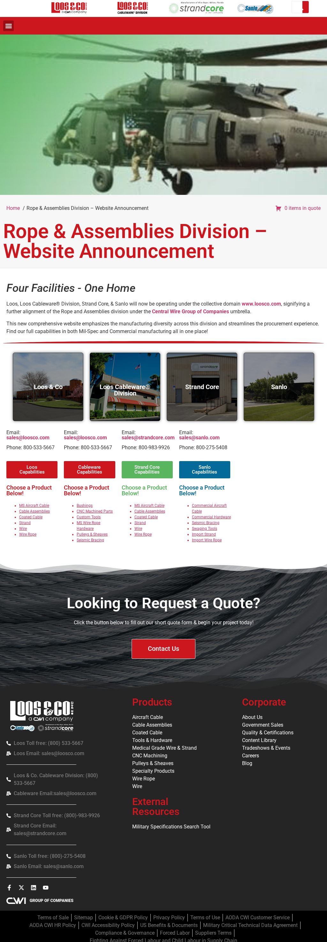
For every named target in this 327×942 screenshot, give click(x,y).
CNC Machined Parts (95, 511)
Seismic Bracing (90, 540)
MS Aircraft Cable (34, 505)
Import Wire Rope (207, 540)
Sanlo (279, 387)
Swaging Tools (204, 528)
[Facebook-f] (9, 887)
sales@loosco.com (27, 438)
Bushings (85, 505)
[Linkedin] (33, 887)
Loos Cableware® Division (125, 390)
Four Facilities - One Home (70, 288)
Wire (23, 528)
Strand (25, 523)
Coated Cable (30, 517)
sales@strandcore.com (148, 438)
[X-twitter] (21, 887)
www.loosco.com (261, 304)
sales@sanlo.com (199, 438)
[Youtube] (46, 887)
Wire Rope (27, 534)
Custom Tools (89, 517)
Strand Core (202, 387)
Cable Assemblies (34, 511)
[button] (8, 25)
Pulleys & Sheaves (92, 534)
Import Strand (204, 534)
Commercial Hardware (211, 517)
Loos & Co (48, 387)
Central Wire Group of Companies (190, 311)
